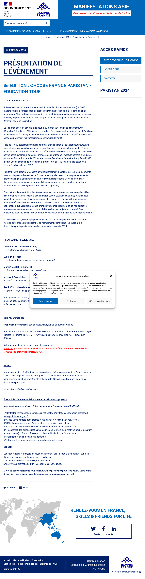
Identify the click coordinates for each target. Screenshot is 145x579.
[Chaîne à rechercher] (47, 23)
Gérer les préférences (99, 301)
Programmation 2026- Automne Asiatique (84, 31)
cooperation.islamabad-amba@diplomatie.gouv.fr (28, 379)
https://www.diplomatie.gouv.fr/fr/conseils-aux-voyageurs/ (33, 464)
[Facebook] (103, 529)
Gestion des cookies (13, 564)
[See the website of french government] (17, 9)
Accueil (49, 37)
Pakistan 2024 (62, 37)
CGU (55, 564)
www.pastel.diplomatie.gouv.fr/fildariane (32, 457)
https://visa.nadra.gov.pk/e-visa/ (63, 419)
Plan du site (37, 560)
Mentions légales (21, 560)
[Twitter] (93, 529)
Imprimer (11, 487)
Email (25, 487)
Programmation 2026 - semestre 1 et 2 (28, 31)
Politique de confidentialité (38, 564)
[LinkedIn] (113, 529)
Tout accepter (45, 301)
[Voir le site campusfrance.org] (43, 9)
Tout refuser (72, 301)
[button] (110, 276)
